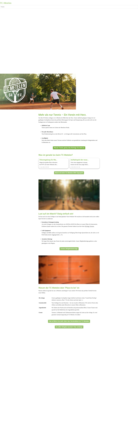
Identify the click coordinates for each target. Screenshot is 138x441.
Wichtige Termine (89, 226)
